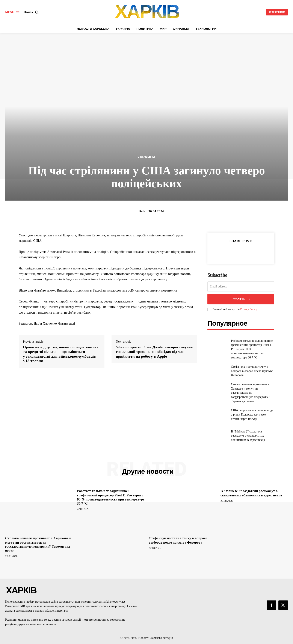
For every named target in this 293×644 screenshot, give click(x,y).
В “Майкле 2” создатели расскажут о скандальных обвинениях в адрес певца (248, 435)
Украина (146, 157)
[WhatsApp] (255, 251)
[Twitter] (236, 251)
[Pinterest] (246, 251)
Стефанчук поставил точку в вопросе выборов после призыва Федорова (252, 371)
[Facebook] (226, 251)
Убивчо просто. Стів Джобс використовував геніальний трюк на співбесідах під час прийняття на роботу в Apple (154, 351)
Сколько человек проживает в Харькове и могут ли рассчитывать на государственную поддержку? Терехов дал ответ (250, 393)
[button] (32, 12)
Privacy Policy (248, 309)
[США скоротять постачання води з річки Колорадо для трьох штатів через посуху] (217, 415)
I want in (238, 299)
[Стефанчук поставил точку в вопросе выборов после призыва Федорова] (217, 371)
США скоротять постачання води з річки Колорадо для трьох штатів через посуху (252, 414)
